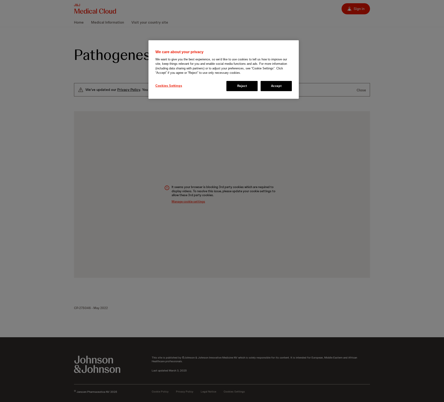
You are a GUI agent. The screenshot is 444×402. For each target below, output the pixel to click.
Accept (276, 85)
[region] (223, 69)
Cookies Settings (168, 85)
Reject (242, 85)
